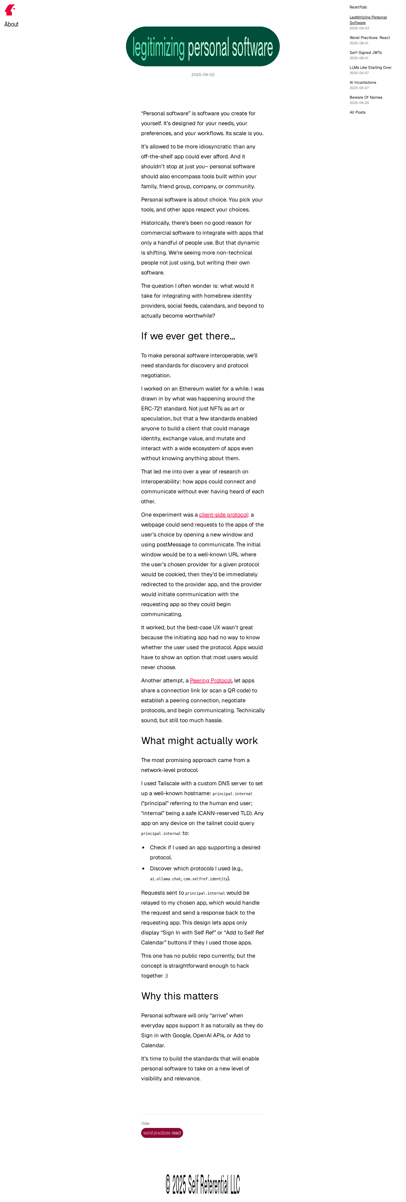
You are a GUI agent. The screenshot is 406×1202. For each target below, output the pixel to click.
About (11, 24)
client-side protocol (223, 514)
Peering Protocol (211, 680)
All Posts (357, 112)
